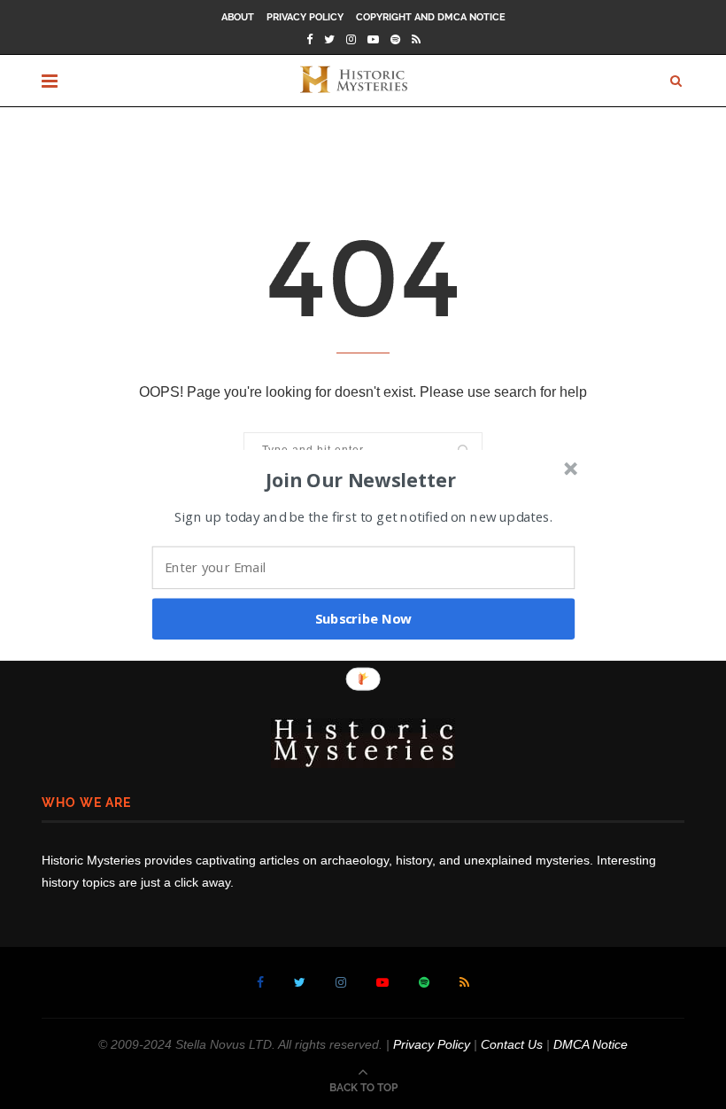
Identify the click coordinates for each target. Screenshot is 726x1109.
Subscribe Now (364, 618)
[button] (361, 479)
